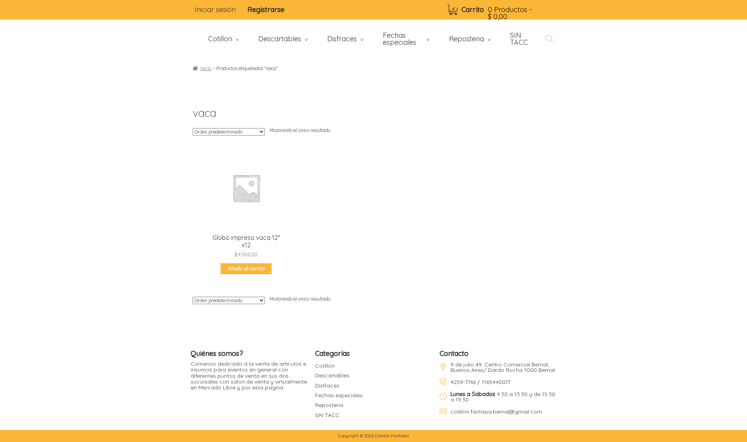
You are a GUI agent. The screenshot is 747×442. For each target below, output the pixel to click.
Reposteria (329, 405)
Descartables (332, 375)
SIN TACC (327, 415)
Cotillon (325, 365)
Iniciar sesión (215, 9)
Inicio (205, 68)
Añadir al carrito (246, 268)
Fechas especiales (339, 395)
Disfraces (327, 385)
